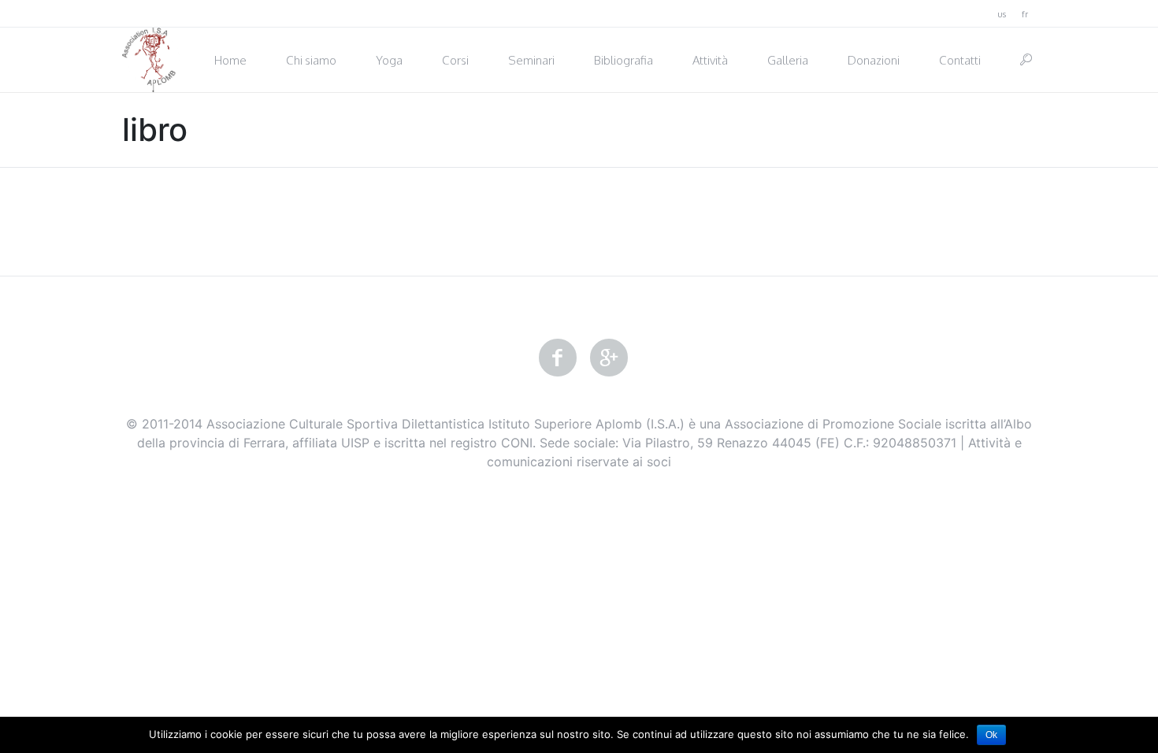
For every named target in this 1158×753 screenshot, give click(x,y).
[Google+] (609, 358)
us (1001, 14)
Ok (991, 734)
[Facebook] (557, 358)
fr (1025, 14)
